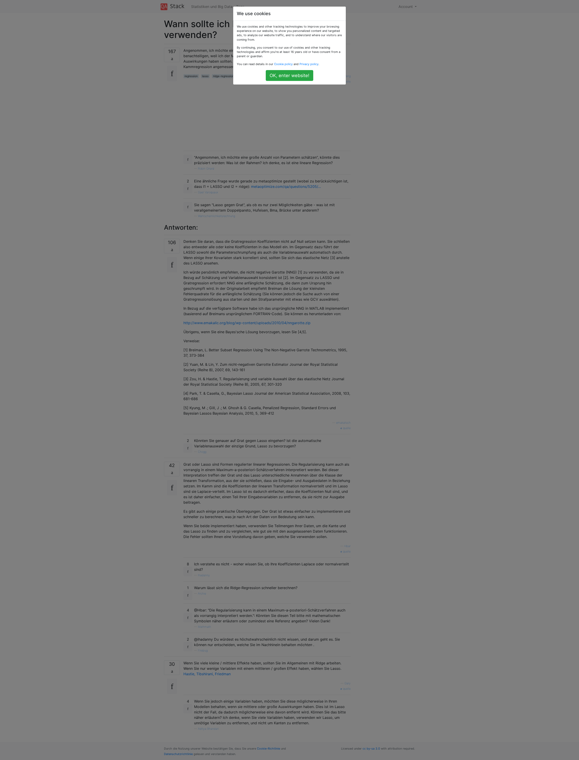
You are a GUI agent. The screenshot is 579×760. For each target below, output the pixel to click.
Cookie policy (283, 64)
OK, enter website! (289, 75)
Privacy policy (308, 64)
